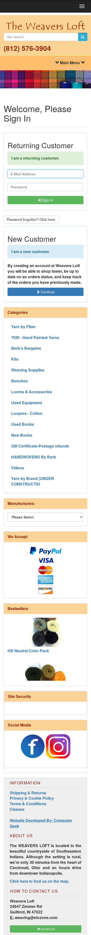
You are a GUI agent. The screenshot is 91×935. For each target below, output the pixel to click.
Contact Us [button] (47, 929)
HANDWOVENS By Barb (33, 457)
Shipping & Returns (28, 793)
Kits (14, 359)
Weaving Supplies (27, 370)
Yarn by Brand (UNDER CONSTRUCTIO (32, 481)
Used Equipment (26, 402)
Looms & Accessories (31, 391)
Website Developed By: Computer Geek (41, 823)
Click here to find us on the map (39, 881)
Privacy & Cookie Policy (32, 798)
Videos (17, 468)
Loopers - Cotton (26, 413)
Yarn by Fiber (23, 326)
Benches (19, 381)
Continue (47, 291)
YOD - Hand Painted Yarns (35, 337)
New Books (21, 435)
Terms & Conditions (28, 803)
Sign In (47, 200)
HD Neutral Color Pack (28, 647)
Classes (17, 809)
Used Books (22, 424)
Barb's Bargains (26, 348)
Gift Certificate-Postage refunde (40, 446)
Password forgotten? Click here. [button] (31, 219)
